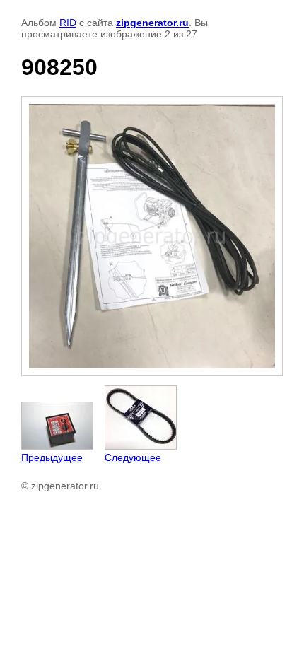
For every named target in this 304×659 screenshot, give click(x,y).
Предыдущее (52, 457)
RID (67, 22)
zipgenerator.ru (152, 22)
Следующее (133, 457)
